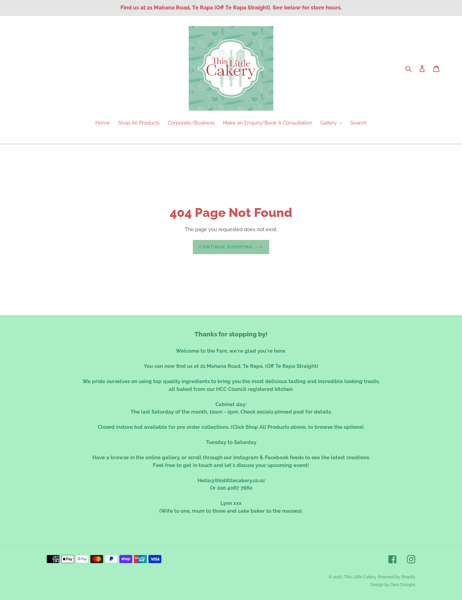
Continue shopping (226, 246)
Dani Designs (402, 584)
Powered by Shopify (396, 577)
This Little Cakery (360, 577)
